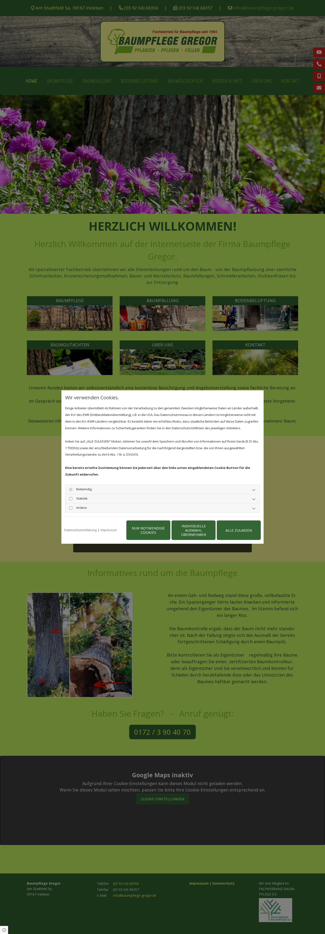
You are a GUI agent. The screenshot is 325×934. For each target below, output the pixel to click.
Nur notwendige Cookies (148, 530)
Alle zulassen (239, 530)
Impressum (109, 530)
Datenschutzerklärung (80, 530)
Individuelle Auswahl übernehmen (193, 530)
